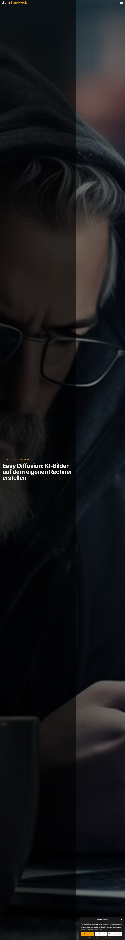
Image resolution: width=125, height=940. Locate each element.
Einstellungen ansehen (115, 934)
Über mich (112, 937)
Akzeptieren (87, 934)
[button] (121, 920)
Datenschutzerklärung (94, 937)
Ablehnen (101, 934)
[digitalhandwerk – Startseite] (14, 3)
